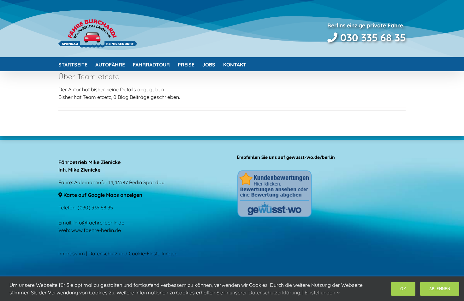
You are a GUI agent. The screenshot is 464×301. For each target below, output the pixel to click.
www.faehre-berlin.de (96, 230)
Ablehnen (439, 289)
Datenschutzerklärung (274, 292)
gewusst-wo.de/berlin (310, 157)
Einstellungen (320, 292)
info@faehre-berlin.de (99, 222)
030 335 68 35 (371, 37)
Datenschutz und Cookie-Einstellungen (132, 253)
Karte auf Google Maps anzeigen (102, 195)
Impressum (71, 253)
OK (403, 289)
